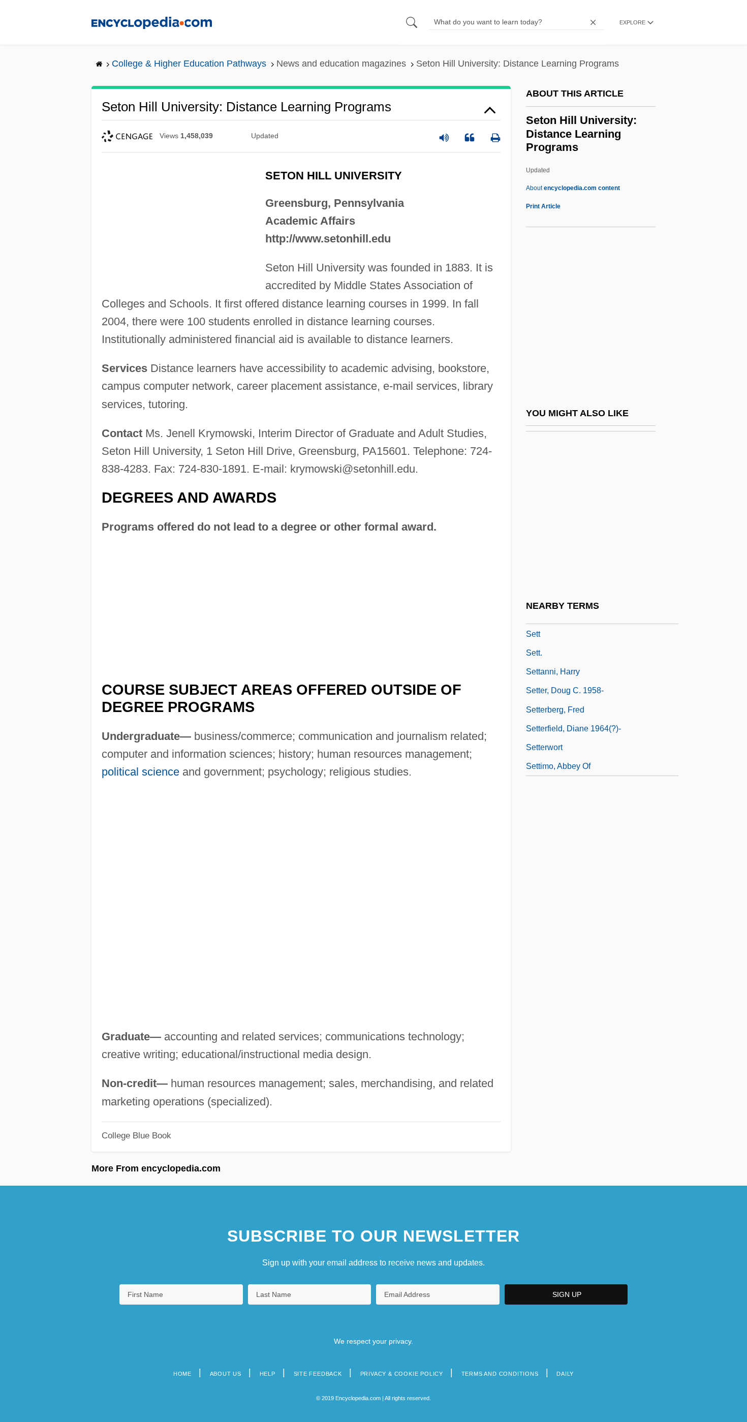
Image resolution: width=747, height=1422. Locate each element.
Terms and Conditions (500, 1374)
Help (267, 1374)
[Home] (151, 22)
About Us (225, 1374)
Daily (565, 1374)
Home (182, 1374)
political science (140, 771)
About (573, 188)
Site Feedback (318, 1374)
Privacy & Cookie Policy (401, 1374)
